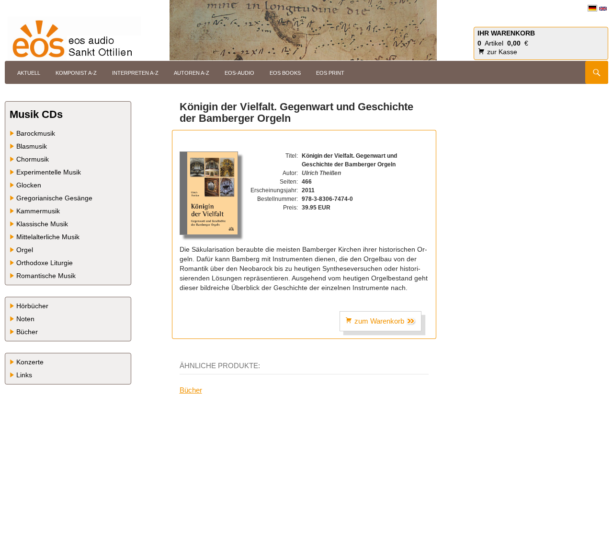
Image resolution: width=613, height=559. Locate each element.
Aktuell (28, 73)
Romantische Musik (46, 276)
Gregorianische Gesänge (54, 198)
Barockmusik (35, 133)
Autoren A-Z (191, 73)
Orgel (24, 250)
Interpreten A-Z (135, 73)
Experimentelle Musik (48, 172)
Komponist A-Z (76, 73)
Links (24, 375)
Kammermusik (38, 211)
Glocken (28, 185)
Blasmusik (31, 146)
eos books (285, 73)
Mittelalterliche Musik (47, 237)
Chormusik (32, 159)
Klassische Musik (42, 224)
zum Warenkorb (379, 321)
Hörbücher (32, 306)
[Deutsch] (592, 8)
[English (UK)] (603, 8)
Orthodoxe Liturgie (44, 263)
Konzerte (30, 362)
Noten (25, 319)
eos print (330, 73)
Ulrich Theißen (321, 173)
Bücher (191, 390)
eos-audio (239, 73)
